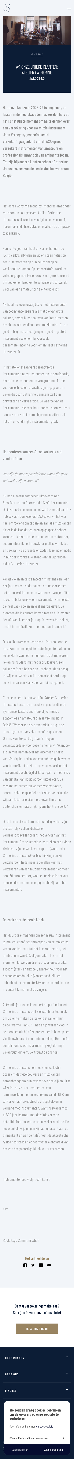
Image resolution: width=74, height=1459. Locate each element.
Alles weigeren (20, 1449)
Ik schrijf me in (37, 1328)
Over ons (12, 1374)
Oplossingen (14, 1358)
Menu (69, 8)
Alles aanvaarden (53, 1449)
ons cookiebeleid (44, 1426)
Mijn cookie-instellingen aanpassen (28, 1438)
